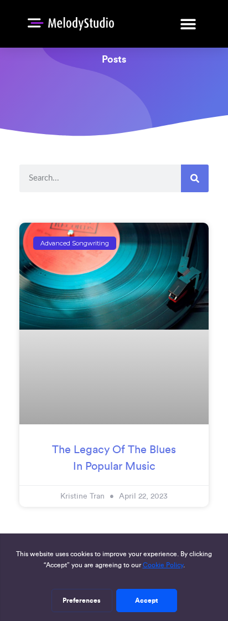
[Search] (195, 178)
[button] (187, 23)
